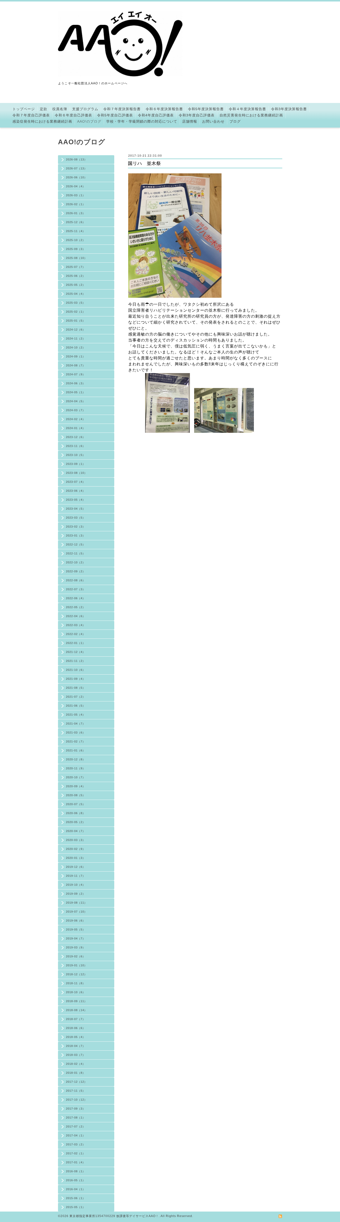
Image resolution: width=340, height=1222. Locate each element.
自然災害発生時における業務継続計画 (251, 115)
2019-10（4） (75, 884)
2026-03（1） (75, 195)
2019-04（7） (75, 938)
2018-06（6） (75, 1027)
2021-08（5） (75, 687)
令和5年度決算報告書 (206, 109)
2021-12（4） (75, 651)
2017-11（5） (75, 1090)
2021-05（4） (75, 714)
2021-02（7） (75, 741)
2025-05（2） (75, 284)
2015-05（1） (75, 1207)
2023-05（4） (75, 499)
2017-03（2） (75, 1144)
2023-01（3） (75, 535)
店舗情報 (189, 121)
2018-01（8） (75, 1072)
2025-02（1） (75, 311)
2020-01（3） (75, 857)
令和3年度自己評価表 (197, 115)
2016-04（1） (75, 1189)
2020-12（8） (75, 759)
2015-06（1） (75, 1198)
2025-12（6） (75, 222)
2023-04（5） (75, 508)
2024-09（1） (75, 356)
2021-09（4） (75, 678)
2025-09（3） (75, 248)
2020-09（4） (75, 786)
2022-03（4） (75, 625)
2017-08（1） (75, 1117)
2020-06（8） (75, 813)
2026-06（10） (76, 177)
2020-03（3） (75, 839)
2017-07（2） (75, 1126)
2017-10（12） (76, 1099)
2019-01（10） (76, 965)
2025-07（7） (75, 266)
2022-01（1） (75, 642)
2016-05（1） (75, 1180)
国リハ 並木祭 (144, 163)
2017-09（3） (75, 1108)
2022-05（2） (75, 607)
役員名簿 (59, 109)
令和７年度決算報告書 (122, 109)
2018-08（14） (76, 1010)
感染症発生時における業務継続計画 (42, 121)
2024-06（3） (75, 383)
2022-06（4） (75, 598)
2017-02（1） (75, 1153)
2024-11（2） (75, 338)
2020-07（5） (75, 804)
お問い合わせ (213, 121)
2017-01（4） (75, 1162)
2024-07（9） (75, 374)
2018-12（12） (76, 974)
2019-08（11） (76, 902)
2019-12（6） (75, 866)
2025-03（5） (75, 302)
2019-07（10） (76, 911)
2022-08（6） (75, 580)
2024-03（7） (75, 410)
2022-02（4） (75, 634)
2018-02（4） (75, 1063)
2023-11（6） (75, 445)
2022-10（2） (75, 562)
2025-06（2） (75, 275)
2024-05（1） (75, 392)
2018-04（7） (75, 1045)
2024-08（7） (75, 365)
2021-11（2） (75, 660)
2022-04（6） (75, 616)
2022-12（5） (75, 544)
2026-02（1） (75, 204)
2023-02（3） (75, 526)
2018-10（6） (75, 992)
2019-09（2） (75, 893)
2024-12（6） (75, 329)
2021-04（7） (75, 723)
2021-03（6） (75, 732)
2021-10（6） (75, 669)
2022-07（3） (75, 589)
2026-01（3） (75, 213)
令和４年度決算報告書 (247, 109)
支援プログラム (85, 109)
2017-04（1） (75, 1135)
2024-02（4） (75, 419)
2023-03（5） (75, 517)
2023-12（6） (75, 437)
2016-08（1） (75, 1171)
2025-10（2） (75, 240)
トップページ (23, 109)
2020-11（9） (75, 768)
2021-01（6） (75, 750)
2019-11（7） (75, 875)
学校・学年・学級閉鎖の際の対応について (141, 121)
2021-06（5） (75, 705)
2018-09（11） (76, 1001)
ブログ (235, 121)
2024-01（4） (75, 428)
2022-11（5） (75, 553)
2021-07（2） (75, 696)
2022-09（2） (75, 571)
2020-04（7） (75, 831)
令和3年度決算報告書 (289, 109)
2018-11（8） (75, 983)
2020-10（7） (75, 777)
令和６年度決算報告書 (164, 109)
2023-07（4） (75, 481)
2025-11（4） (75, 231)
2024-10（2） (75, 347)
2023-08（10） (76, 472)
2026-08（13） (76, 159)
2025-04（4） (75, 293)
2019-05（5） (75, 929)
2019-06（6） (75, 920)
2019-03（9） (75, 947)
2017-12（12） (76, 1081)
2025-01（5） (75, 320)
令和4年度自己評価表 (156, 115)
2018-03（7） (75, 1054)
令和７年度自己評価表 (31, 115)
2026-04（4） (75, 186)
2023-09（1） (75, 463)
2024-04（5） (75, 401)
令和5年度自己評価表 (115, 115)
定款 (43, 109)
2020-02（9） (75, 848)
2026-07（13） (76, 168)
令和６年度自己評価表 (73, 115)
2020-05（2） (75, 822)
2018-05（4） (75, 1036)
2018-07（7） (75, 1019)
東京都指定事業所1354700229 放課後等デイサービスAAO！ (114, 1216)
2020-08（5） (75, 795)
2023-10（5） (75, 454)
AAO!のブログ (89, 121)
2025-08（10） (76, 257)
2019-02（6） (75, 956)
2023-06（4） (75, 490)
